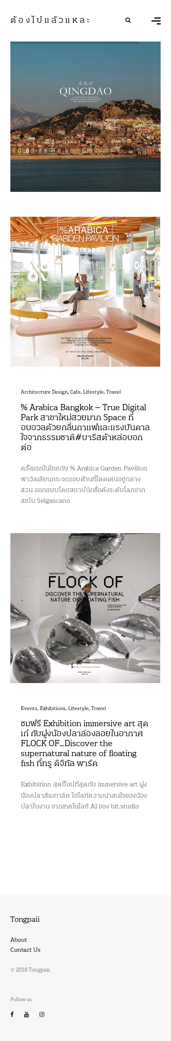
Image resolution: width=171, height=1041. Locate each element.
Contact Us (25, 950)
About (18, 940)
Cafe (75, 392)
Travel (113, 392)
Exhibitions (53, 708)
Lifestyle (93, 392)
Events (29, 708)
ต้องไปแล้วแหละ (51, 21)
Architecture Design (44, 392)
